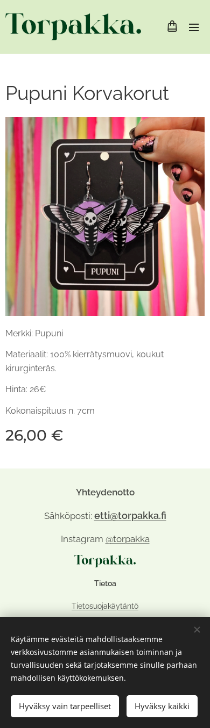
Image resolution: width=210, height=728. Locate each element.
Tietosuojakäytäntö (105, 605)
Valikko (194, 27)
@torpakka (128, 539)
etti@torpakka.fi (130, 515)
